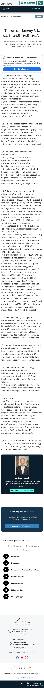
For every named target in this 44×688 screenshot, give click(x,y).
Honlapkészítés (10, 673)
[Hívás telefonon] (40, 3)
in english (36, 8)
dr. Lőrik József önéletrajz (22, 491)
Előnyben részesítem (22, 69)
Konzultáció (29, 3)
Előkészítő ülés (17, 590)
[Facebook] (17, 658)
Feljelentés (15, 556)
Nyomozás (15, 563)
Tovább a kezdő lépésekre (22, 526)
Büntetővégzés (17, 583)
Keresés (39, 16)
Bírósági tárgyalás (18, 597)
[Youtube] (22, 658)
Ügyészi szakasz (17, 576)
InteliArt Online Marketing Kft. (28, 673)
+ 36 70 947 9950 (19, 632)
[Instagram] (26, 658)
